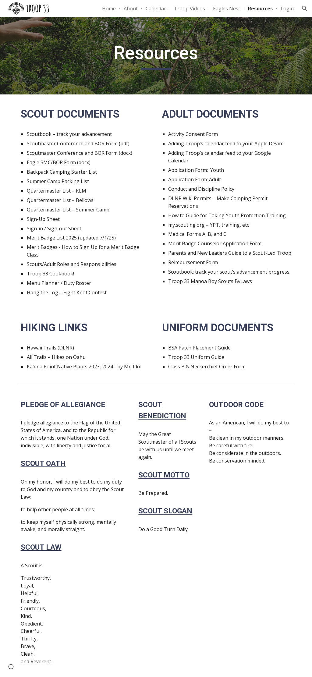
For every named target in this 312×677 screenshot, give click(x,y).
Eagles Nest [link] (226, 8)
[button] (304, 8)
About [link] (131, 8)
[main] (155, 56)
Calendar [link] (156, 8)
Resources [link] (260, 8)
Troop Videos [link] (189, 8)
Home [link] (109, 8)
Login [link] (287, 8)
